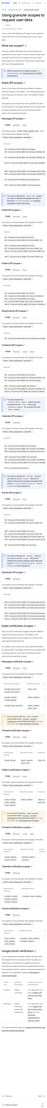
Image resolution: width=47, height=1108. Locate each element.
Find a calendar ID (23, 486)
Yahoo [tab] (25, 125)
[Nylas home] (6, 3)
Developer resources (15, 9)
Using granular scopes (31, 9)
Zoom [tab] (25, 499)
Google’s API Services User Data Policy (35, 995)
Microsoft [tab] (16, 125)
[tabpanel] (23, 240)
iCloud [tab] (25, 352)
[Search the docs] (44, 3)
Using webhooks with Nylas (29, 724)
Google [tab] (7, 125)
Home (4, 9)
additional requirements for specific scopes (34, 1018)
